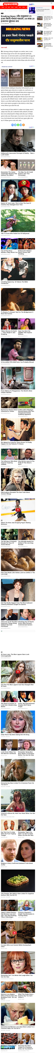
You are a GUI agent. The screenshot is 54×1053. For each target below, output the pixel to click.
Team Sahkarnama (5, 23)
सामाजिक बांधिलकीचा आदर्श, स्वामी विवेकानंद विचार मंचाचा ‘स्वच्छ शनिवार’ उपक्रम (48, 18)
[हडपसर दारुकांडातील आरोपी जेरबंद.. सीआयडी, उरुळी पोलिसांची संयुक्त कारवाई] (40, 33)
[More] (23, 125)
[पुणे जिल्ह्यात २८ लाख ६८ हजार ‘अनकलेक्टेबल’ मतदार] (40, 39)
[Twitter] (15, 125)
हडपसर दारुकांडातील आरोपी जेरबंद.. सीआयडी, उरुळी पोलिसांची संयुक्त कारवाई (48, 33)
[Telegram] (21, 125)
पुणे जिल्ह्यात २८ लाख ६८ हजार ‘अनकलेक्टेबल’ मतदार (48, 38)
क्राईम (5, 11)
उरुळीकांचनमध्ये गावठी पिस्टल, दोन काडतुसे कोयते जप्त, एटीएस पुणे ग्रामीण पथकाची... (48, 25)
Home (2, 11)
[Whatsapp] (18, 125)
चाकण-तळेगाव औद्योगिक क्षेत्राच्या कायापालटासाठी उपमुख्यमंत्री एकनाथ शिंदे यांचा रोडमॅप (48, 45)
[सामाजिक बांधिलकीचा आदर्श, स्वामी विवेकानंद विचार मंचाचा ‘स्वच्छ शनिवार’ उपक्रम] (40, 18)
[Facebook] (12, 125)
